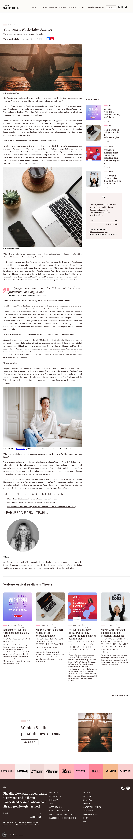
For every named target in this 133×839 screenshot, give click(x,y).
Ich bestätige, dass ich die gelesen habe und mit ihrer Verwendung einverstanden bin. (103, 232)
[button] (4, 834)
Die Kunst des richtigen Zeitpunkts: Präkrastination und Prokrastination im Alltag (41, 507)
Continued (71, 681)
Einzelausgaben (90, 814)
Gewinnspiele (74, 7)
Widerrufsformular (59, 811)
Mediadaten (55, 796)
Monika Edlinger (54, 126)
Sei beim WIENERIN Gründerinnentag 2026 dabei (112, 113)
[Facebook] (48, 39)
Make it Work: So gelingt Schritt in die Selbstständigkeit (111, 133)
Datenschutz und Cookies (61, 814)
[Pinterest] (52, 39)
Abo (84, 7)
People (44, 7)
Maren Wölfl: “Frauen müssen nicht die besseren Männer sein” (112, 179)
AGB (51, 804)
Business (11, 25)
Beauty (35, 7)
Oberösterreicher (96, 7)
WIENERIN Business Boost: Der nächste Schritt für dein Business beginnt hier (112, 156)
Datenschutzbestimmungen (98, 232)
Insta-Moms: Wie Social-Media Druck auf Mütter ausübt (31, 503)
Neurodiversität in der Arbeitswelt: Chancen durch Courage (32, 499)
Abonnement (29, 742)
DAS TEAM (53, 793)
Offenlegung (55, 807)
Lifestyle (53, 7)
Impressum (54, 800)
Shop (111, 7)
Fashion (62, 7)
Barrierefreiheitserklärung (62, 818)
